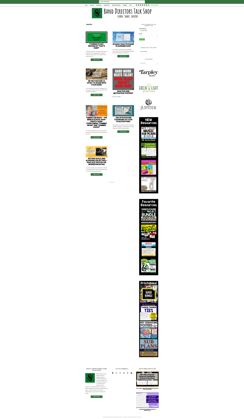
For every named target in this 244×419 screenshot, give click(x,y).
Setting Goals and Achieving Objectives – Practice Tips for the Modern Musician (96, 161)
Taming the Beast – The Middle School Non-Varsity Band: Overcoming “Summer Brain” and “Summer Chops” (96, 122)
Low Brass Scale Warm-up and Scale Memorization (147, 410)
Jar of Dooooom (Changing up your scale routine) (123, 120)
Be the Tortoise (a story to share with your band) (96, 83)
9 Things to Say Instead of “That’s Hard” (96, 46)
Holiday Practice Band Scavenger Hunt (123, 45)
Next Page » (112, 182)
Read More (97, 59)
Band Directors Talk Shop (122, 13)
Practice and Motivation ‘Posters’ (123, 92)
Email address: (142, 28)
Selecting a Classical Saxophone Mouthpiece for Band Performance (147, 389)
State (140, 33)
